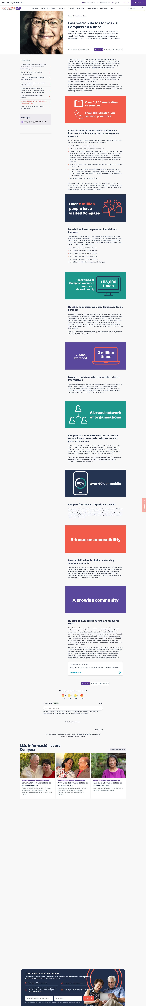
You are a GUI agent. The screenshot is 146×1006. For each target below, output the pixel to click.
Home (69, 16)
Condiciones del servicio (69, 1002)
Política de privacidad (57, 1002)
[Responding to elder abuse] (108, 765)
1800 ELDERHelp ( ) (13, 3)
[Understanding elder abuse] (37, 765)
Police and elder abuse (79, 16)
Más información (54, 978)
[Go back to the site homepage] (12, 8)
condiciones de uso (83, 734)
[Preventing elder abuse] (73, 765)
